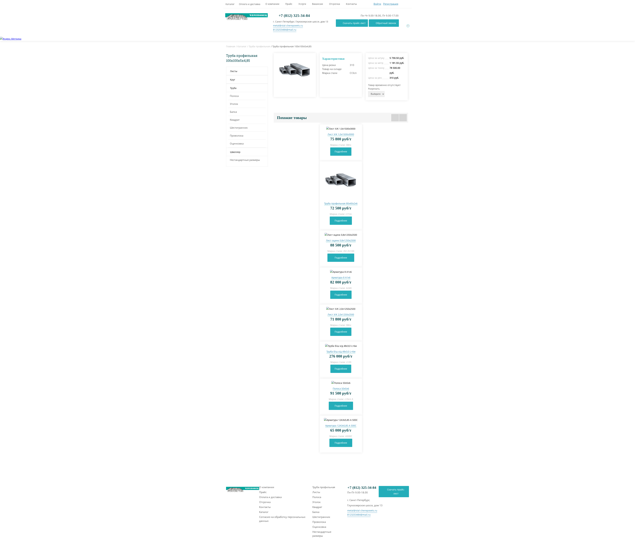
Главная (230, 46)
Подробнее (341, 151)
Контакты (351, 3)
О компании (272, 3)
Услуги (302, 3)
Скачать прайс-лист (354, 23)
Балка (233, 111)
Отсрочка (334, 3)
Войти (377, 3)
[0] (406, 29)
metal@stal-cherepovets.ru (288, 25)
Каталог (230, 4)
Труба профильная (259, 46)
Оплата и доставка (249, 4)
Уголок (234, 103)
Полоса (234, 96)
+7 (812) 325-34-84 (294, 16)
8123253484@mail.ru (284, 29)
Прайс (288, 3)
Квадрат (235, 119)
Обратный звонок (386, 23)
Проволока (236, 135)
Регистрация (390, 3)
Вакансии (317, 3)
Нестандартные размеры (245, 159)
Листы (316, 492)
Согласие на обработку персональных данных (282, 518)
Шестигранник (239, 127)
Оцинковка (237, 143)
